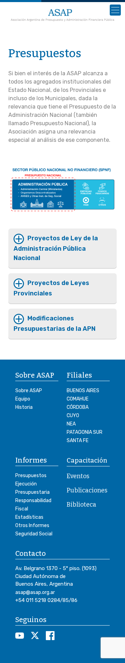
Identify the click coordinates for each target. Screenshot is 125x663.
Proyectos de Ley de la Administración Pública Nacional (56, 248)
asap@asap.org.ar (35, 592)
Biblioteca (81, 504)
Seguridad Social (33, 534)
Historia (24, 407)
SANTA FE (78, 441)
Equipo (22, 399)
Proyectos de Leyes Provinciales (51, 288)
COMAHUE (78, 399)
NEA (71, 424)
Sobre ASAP (28, 391)
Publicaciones (87, 490)
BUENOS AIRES (83, 391)
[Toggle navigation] (115, 10)
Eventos (78, 476)
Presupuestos (31, 476)
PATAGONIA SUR (84, 432)
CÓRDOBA (78, 407)
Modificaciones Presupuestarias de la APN (54, 324)
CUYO (73, 416)
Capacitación (87, 460)
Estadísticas (29, 517)
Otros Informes (32, 525)
